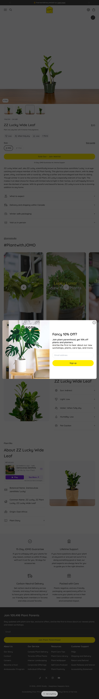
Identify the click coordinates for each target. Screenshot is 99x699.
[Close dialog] (94, 322)
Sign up (73, 363)
